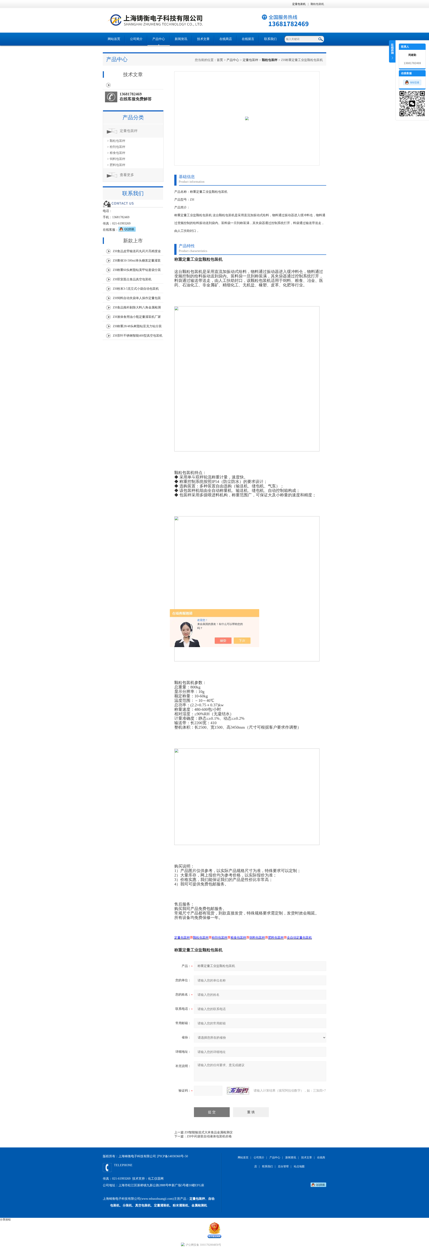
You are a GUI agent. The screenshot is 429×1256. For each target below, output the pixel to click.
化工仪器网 (156, 1178)
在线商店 (225, 39)
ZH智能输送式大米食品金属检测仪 (209, 1132)
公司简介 (136, 39)
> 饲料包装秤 (116, 159)
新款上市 (133, 240)
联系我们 (270, 39)
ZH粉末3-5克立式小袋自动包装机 (136, 288)
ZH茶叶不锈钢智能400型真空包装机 (137, 335)
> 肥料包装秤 (116, 165)
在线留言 (248, 39)
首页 (220, 60)
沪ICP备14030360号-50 (172, 1156)
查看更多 (127, 175)
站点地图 (299, 1166)
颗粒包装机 (317, 4)
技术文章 (203, 39)
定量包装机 (299, 4)
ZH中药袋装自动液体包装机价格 (209, 1136)
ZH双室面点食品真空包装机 (132, 279)
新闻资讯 (181, 39)
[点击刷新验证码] (238, 1091)
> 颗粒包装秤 (116, 141)
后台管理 (283, 1166)
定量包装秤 (250, 60)
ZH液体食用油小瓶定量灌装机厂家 (137, 317)
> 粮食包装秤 (116, 153)
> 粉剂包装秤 (116, 147)
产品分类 (133, 117)
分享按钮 (5, 1219)
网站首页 (114, 39)
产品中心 (158, 39)
